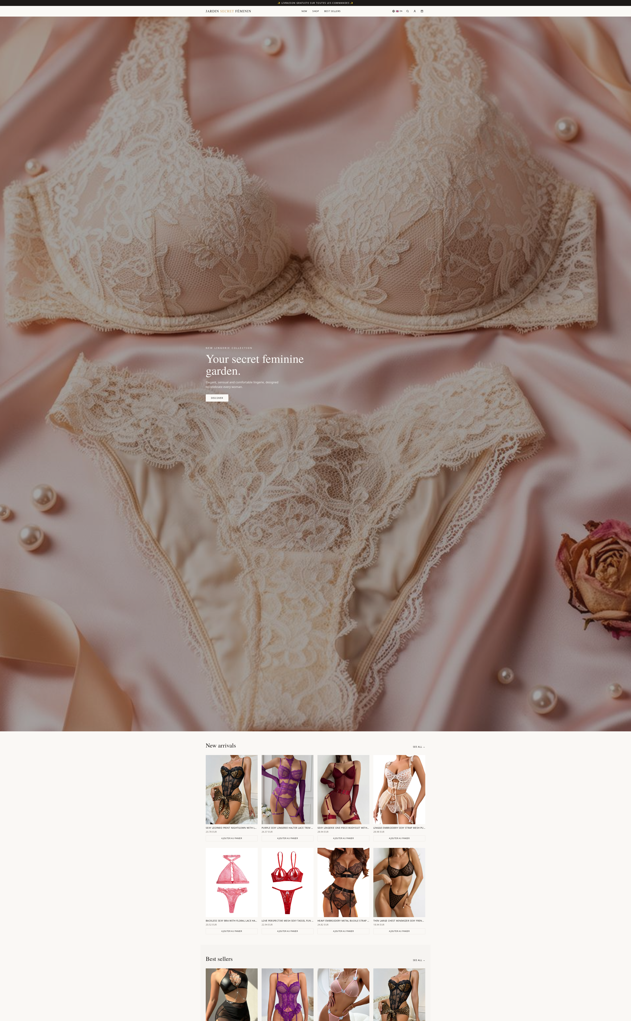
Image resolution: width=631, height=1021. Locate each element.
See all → (419, 746)
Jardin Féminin (228, 11)
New (304, 11)
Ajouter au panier (231, 838)
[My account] (414, 11)
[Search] (407, 11)
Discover (217, 397)
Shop (315, 11)
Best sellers (332, 11)
